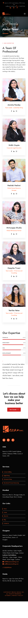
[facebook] (11, 111)
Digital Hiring (7, 475)
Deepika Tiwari (14, 268)
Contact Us (6, 523)
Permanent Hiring (8, 479)
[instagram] (16, 111)
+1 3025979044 (7, 567)
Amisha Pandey (14, 104)
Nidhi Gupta (14, 145)
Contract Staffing (7, 472)
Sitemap (8, 595)
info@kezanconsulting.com (11, 562)
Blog (5, 519)
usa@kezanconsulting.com (11, 564)
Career (5, 512)
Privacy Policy (17, 595)
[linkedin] (13, 111)
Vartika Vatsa (14, 310)
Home (5, 508)
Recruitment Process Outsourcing (11, 483)
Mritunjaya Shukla (14, 227)
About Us (6, 516)
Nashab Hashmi (14, 185)
